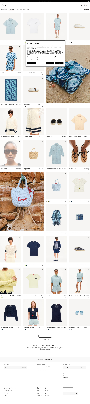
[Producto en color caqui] (25, 170)
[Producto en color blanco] (69, 42)
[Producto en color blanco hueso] (24, 42)
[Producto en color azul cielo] (69, 329)
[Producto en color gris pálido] (2, 297)
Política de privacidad (8, 390)
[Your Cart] (87, 5)
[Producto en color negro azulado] (71, 201)
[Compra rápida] (20, 42)
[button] (15, 367)
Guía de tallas (65, 377)
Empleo (5, 395)
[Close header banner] (89, 1)
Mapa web (6, 393)
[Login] (84, 5)
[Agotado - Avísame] (20, 170)
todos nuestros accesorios (45, 349)
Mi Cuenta (64, 375)
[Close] (63, 42)
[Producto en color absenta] (25, 42)
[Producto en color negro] (71, 42)
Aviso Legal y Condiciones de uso (10, 388)
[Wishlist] (19, 15)
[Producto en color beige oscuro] (24, 170)
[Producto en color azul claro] (26, 170)
